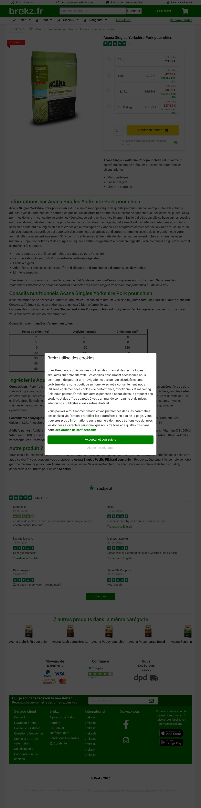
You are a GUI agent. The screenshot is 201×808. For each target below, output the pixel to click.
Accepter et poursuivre (100, 439)
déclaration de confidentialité (76, 430)
